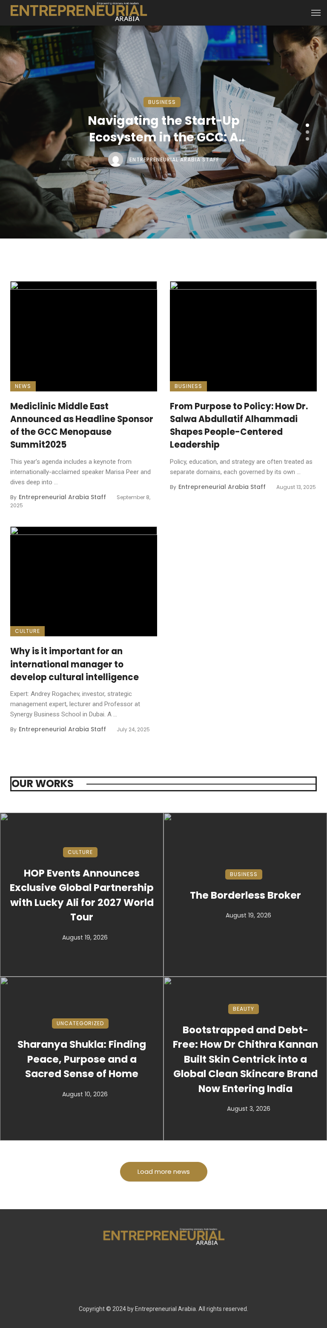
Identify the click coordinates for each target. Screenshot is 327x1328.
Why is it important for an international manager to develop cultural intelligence (74, 664)
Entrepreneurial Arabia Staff (174, 159)
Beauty (243, 1008)
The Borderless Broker (245, 895)
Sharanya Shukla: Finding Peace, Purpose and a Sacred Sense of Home (81, 1059)
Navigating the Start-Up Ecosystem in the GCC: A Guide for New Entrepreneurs (164, 129)
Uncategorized (80, 1023)
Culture (27, 631)
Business (162, 102)
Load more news (164, 1171)
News (23, 386)
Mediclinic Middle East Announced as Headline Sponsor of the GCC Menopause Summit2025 (81, 425)
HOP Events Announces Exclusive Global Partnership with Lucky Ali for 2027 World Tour (82, 895)
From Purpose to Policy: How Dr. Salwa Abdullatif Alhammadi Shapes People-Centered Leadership (239, 425)
